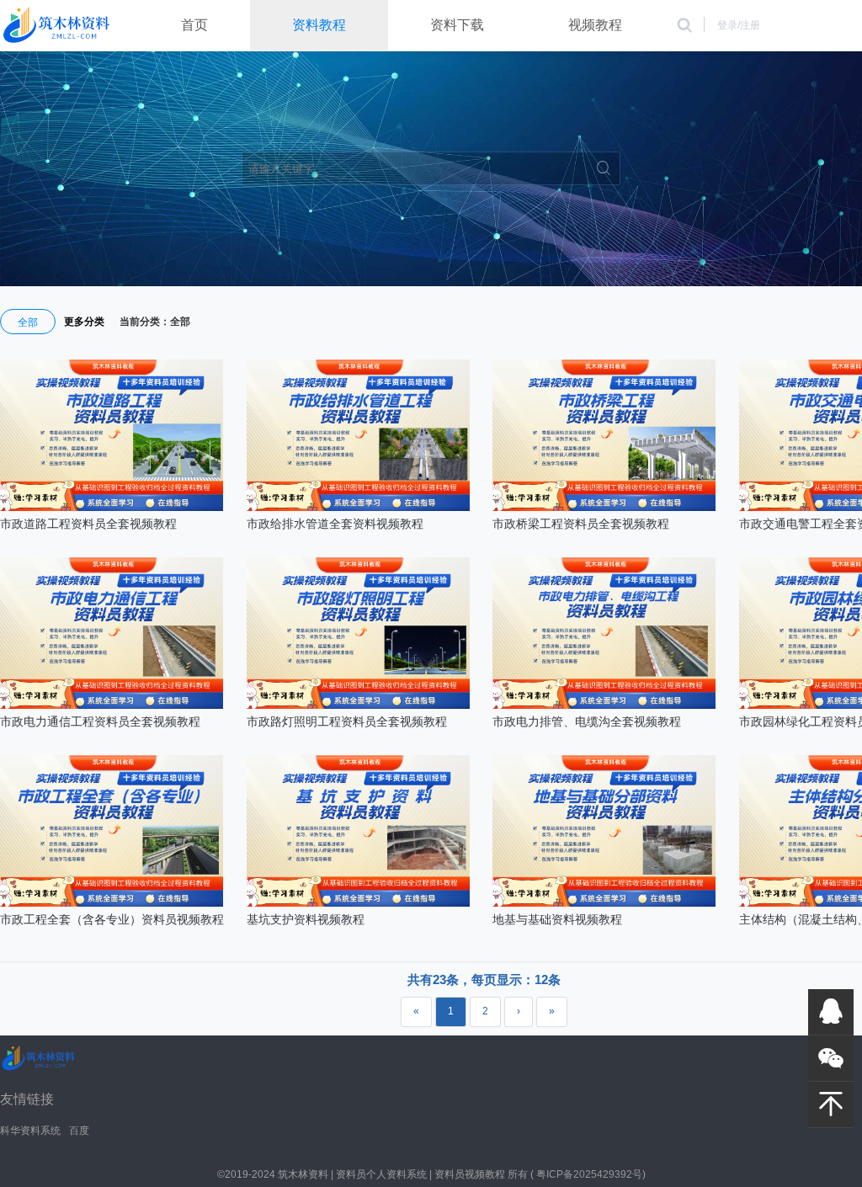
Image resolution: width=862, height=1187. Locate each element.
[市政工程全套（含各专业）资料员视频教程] (111, 903)
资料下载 (457, 25)
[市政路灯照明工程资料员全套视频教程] (358, 705)
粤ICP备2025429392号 (589, 1174)
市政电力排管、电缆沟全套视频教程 (586, 721)
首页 (194, 25)
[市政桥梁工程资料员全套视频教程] (604, 508)
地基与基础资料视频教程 (557, 919)
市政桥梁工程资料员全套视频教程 (580, 523)
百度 (79, 1130)
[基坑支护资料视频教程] (358, 903)
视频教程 (595, 25)
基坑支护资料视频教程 (305, 919)
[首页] (57, 26)
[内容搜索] (684, 25)
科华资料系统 (30, 1130)
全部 (28, 322)
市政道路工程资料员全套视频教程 (88, 523)
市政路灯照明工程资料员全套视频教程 (347, 721)
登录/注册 (738, 25)
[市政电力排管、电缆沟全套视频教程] (604, 705)
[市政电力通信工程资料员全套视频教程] (111, 705)
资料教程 (319, 25)
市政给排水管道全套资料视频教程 (335, 523)
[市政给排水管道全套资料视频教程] (358, 508)
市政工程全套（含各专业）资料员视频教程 (112, 919)
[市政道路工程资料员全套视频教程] (111, 508)
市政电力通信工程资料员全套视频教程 (100, 721)
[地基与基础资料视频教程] (604, 903)
